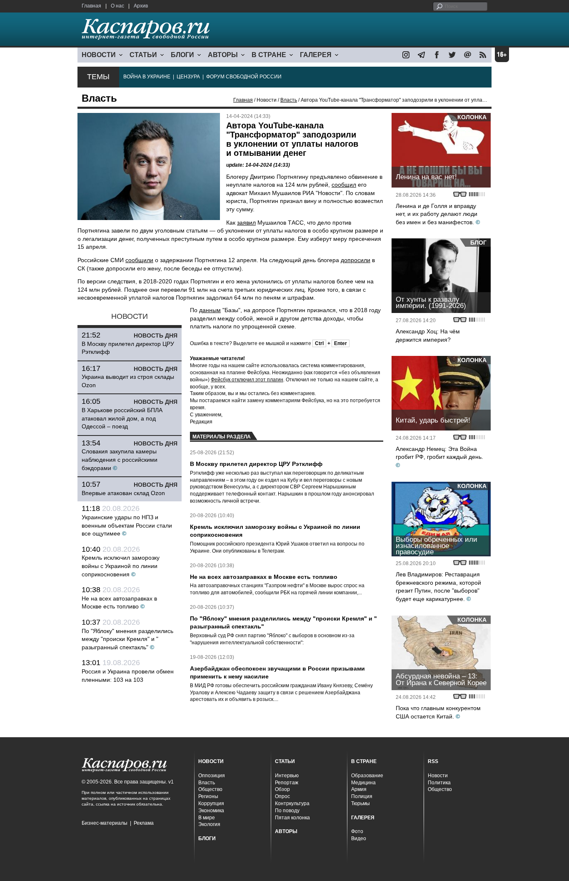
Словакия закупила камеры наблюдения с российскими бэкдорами (119, 459)
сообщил (344, 184)
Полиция (361, 796)
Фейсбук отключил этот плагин (247, 380)
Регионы (208, 796)
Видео (358, 838)
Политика (439, 783)
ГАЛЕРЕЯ (316, 54)
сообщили (139, 260)
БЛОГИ (182, 54)
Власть (288, 100)
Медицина (363, 783)
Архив (141, 6)
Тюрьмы (360, 803)
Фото (357, 831)
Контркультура (292, 803)
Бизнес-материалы (104, 823)
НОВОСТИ (99, 54)
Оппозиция (211, 775)
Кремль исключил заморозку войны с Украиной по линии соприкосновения (121, 565)
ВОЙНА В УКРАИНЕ (146, 77)
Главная (91, 6)
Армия (359, 789)
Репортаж (286, 783)
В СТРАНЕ (269, 54)
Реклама (144, 823)
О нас (117, 6)
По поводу (287, 810)
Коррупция (211, 803)
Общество (210, 789)
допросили (355, 260)
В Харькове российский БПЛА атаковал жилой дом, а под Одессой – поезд (122, 418)
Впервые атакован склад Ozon (123, 493)
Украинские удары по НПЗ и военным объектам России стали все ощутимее (127, 525)
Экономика (211, 810)
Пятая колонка (292, 818)
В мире (206, 818)
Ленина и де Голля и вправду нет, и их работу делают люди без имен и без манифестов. (436, 214)
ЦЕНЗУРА (188, 77)
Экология (209, 824)
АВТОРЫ (223, 54)
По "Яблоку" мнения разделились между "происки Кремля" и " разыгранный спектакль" (127, 639)
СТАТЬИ (143, 54)
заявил (246, 222)
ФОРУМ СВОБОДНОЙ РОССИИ (244, 77)
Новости (438, 775)
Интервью (287, 775)
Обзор (282, 789)
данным (210, 310)
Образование (367, 775)
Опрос (282, 796)
